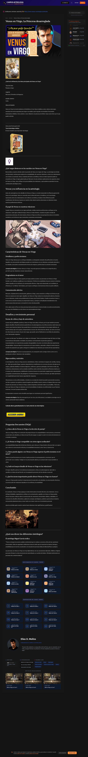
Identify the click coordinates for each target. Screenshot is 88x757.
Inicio (7, 18)
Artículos (10, 18)
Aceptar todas (72, 752)
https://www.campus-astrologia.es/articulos (36, 11)
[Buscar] (71, 3)
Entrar (76, 2)
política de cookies (21, 753)
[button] (33, 40)
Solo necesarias (62, 752)
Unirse (82, 2)
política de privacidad (33, 753)
